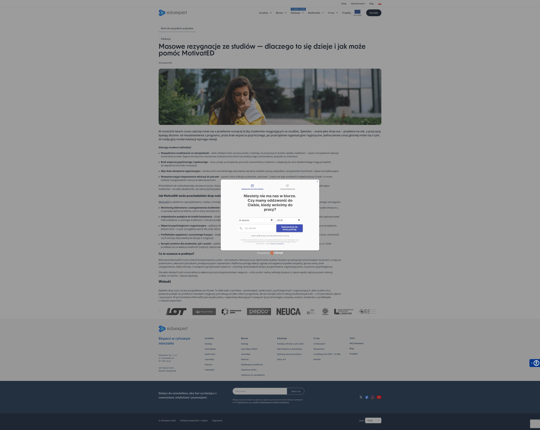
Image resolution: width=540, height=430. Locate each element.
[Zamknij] (317, 181)
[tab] (252, 187)
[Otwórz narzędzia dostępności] (534, 363)
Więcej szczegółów (277, 244)
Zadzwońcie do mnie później (289, 228)
